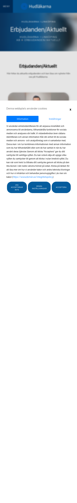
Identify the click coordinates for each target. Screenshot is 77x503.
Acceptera (61, 187)
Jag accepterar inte (17, 187)
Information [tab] (22, 118)
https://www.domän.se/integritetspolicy (33, 176)
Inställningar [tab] (55, 118)
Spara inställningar (39, 187)
